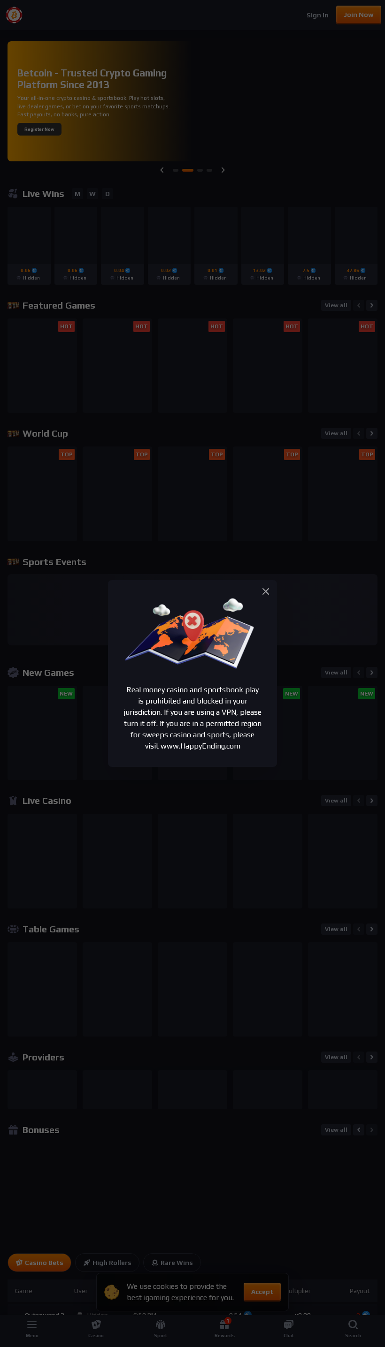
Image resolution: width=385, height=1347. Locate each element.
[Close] (265, 591)
